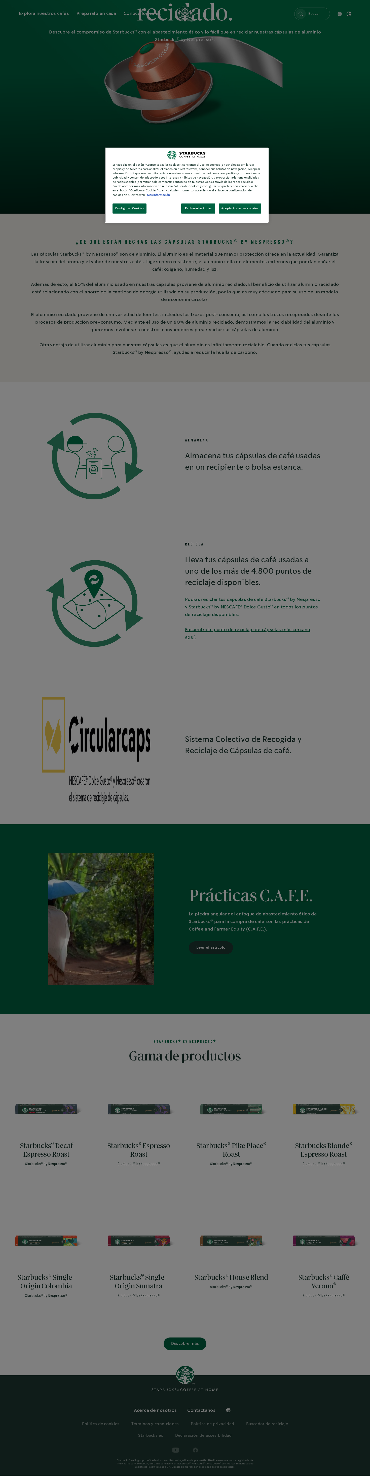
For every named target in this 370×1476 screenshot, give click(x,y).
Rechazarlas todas (198, 208)
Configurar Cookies (129, 208)
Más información (158, 195)
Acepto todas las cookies (239, 208)
